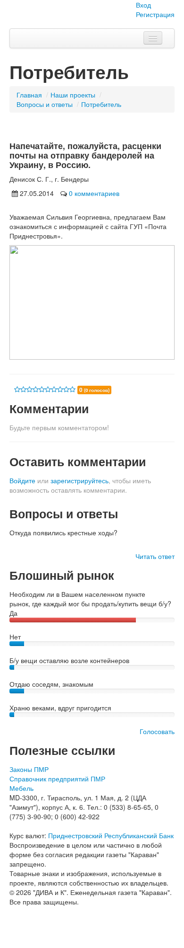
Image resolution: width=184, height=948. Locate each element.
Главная (29, 94)
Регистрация (155, 14)
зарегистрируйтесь (79, 480)
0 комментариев (94, 193)
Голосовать (157, 731)
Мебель (21, 788)
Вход (143, 4)
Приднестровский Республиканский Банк (111, 835)
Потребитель (101, 104)
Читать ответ (155, 556)
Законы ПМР (29, 769)
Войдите (22, 480)
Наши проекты (72, 94)
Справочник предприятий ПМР (57, 778)
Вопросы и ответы (45, 104)
